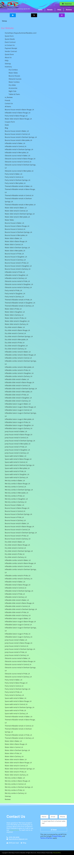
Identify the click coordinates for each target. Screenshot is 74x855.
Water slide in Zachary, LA (14, 315)
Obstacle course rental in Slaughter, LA (19, 284)
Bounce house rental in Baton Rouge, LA (19, 110)
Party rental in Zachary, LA (14, 297)
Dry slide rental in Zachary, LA (15, 349)
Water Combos (14, 82)
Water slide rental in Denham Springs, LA (19, 214)
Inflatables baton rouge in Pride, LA (17, 422)
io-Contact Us (10, 45)
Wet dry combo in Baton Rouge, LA (17, 484)
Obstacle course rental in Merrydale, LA (19, 171)
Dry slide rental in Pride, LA (14, 343)
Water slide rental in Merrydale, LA (17, 217)
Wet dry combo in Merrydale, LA (16, 493)
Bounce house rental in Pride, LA (16, 263)
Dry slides (12, 85)
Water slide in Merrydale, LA (15, 251)
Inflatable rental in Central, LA (15, 146)
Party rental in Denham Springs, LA (17, 180)
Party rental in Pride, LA (13, 290)
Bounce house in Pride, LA (14, 254)
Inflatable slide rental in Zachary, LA (17, 401)
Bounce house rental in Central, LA (17, 134)
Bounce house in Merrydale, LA (16, 235)
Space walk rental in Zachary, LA (16, 477)
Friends (7, 100)
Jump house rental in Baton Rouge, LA (18, 434)
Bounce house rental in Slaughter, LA (18, 266)
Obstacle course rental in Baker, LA (17, 156)
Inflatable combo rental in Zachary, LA (18, 376)
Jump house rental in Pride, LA (16, 447)
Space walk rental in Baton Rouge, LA (18, 459)
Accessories (13, 88)
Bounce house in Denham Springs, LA (18, 232)
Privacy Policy (57, 836)
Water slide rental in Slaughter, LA (17, 321)
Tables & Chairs (14, 94)
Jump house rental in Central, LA (16, 438)
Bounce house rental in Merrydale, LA (18, 140)
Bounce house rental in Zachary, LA (17, 269)
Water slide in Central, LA (14, 244)
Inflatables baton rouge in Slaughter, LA (19, 425)
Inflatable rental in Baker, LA (15, 143)
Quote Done (9, 54)
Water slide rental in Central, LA (16, 211)
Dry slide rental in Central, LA (15, 333)
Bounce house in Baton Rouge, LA (17, 226)
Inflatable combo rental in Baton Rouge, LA (20, 355)
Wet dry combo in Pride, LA (14, 496)
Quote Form (9, 36)
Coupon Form (10, 122)
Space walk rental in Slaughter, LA (17, 474)
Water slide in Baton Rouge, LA (16, 241)
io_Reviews (9, 97)
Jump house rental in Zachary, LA (17, 453)
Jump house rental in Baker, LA (16, 431)
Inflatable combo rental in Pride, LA (17, 370)
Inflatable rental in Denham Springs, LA (19, 149)
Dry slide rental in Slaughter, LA (16, 346)
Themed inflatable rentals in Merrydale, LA (20, 205)
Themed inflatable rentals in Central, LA (19, 195)
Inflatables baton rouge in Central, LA (18, 410)
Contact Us (9, 103)
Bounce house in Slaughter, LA (16, 257)
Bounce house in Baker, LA (14, 223)
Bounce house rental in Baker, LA (17, 131)
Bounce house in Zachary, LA (15, 260)
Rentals (50, 10)
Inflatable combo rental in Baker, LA (18, 352)
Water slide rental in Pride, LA (15, 318)
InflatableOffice (57, 852)
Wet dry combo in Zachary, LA (15, 502)
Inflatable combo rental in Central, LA (18, 358)
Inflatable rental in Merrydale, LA (16, 152)
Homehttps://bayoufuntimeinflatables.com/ (21, 33)
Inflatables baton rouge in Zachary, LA (18, 428)
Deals (7, 125)
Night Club (12, 91)
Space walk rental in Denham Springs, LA (19, 465)
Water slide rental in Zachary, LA (16, 324)
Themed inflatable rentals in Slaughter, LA (20, 303)
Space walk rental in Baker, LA (15, 456)
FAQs (59, 10)
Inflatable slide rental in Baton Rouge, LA (19, 382)
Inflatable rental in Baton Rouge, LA (17, 113)
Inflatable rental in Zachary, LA (16, 278)
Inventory (8, 67)
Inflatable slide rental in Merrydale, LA (18, 392)
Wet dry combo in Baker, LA (15, 480)
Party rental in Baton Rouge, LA (16, 116)
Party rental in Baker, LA (13, 174)
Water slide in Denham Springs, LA (17, 247)
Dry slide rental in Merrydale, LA (16, 339)
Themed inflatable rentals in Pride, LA (18, 300)
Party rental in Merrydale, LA (15, 183)
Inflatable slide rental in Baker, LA (17, 379)
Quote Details (10, 39)
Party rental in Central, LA (14, 177)
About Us (8, 57)
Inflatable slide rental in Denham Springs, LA (21, 389)
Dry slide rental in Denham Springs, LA (19, 336)
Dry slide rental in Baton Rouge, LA (17, 330)
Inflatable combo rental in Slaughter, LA (19, 373)
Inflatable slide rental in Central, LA (17, 385)
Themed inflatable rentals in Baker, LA (18, 186)
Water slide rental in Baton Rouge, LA (18, 119)
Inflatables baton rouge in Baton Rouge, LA (20, 407)
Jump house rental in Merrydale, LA (17, 444)
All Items (8, 106)
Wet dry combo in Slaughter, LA (16, 499)
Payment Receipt (11, 48)
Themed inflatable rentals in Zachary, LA (19, 306)
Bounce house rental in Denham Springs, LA (21, 137)
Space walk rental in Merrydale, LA (17, 468)
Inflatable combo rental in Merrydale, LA (19, 367)
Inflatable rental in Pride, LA (15, 272)
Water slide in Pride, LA (13, 309)
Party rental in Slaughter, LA (15, 293)
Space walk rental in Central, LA (16, 462)
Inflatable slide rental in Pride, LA (17, 395)
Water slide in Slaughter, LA (15, 312)
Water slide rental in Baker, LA (15, 208)
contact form (14, 830)
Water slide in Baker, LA (13, 238)
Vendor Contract (11, 51)
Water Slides (13, 73)
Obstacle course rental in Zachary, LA (18, 287)
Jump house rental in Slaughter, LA (17, 450)
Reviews (69, 10)
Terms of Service (46, 838)
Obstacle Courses (15, 79)
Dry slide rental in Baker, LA (15, 327)
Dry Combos (13, 70)
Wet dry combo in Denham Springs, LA (19, 490)
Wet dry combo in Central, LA (15, 487)
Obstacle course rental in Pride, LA (17, 281)
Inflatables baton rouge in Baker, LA (18, 404)
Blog (6, 128)
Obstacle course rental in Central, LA (18, 162)
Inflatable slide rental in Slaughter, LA (18, 398)
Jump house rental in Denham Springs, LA (20, 441)
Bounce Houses (14, 76)
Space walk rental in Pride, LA (15, 471)
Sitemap (8, 64)
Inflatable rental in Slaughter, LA (16, 275)
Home (40, 10)
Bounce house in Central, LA (15, 229)
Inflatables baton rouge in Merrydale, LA (19, 419)
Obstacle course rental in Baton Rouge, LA (20, 159)
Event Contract (10, 42)
